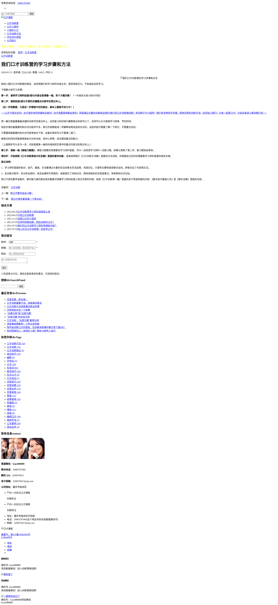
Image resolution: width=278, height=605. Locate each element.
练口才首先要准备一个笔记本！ (27, 199)
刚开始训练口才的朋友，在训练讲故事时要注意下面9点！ (36, 327)
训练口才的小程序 (27, 218)
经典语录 (14, 399)
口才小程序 (13, 26)
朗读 (11, 406)
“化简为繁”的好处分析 (18, 317)
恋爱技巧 (14, 382)
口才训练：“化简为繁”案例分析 (23, 320)
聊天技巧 (14, 371)
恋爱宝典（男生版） (17, 299)
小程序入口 (13, 30)
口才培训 (13, 378)
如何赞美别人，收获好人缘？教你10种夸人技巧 (31, 331)
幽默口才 (14, 416)
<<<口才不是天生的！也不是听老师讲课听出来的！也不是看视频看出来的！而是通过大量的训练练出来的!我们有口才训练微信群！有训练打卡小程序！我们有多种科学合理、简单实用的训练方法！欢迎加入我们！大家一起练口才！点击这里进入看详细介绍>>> (134, 113)
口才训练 (15, 187)
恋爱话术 (14, 389)
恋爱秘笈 (14, 392)
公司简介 (11, 40)
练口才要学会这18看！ (22, 193)
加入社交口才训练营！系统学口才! (35, 229)
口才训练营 (13, 23)
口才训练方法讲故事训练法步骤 (23, 306)
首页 (20, 52)
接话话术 (13, 427)
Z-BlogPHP (6, 537)
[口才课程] (7, 17)
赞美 (11, 395)
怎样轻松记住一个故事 (18, 310)
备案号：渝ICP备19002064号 (15, 534)
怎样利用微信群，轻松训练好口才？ (36, 222)
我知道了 (8, 574)
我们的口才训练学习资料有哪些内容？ (37, 225)
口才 (11, 364)
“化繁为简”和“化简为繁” (19, 313)
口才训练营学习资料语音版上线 (34, 212)
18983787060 (23, 3)
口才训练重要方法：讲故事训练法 (24, 303)
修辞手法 (13, 420)
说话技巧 (14, 354)
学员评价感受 (14, 37)
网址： (4, 254)
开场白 (12, 361)
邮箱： (4, 248)
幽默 (11, 357)
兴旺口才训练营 (26, 215)
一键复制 (11, 596)
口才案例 (14, 423)
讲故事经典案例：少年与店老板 (23, 324)
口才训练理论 (15, 350)
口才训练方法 (14, 33)
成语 (11, 413)
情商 (11, 409)
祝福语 (12, 402)
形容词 (12, 368)
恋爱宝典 (14, 385)
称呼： (4, 242)
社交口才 (13, 375)
